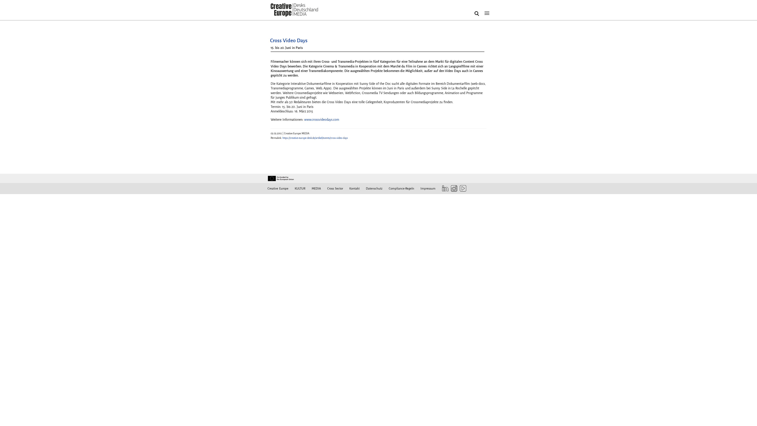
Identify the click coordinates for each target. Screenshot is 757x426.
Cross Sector (335, 188)
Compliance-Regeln (401, 188)
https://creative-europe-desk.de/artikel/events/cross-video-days (315, 138)
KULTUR (300, 188)
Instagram (453, 188)
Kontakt (354, 188)
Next (479, 53)
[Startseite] (294, 10)
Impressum (427, 188)
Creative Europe (278, 188)
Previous (278, 53)
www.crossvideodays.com (321, 119)
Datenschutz (374, 188)
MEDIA (316, 188)
